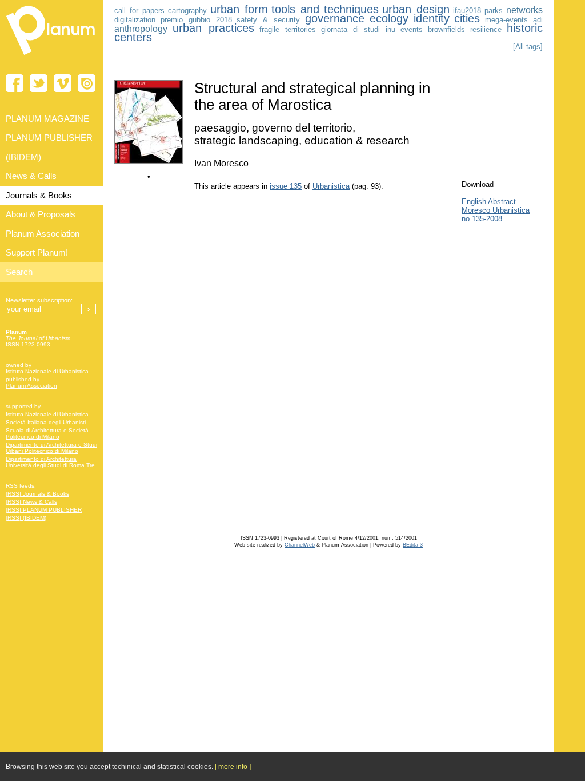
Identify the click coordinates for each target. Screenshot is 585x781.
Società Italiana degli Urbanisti (46, 422)
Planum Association (31, 385)
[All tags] (528, 46)
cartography (187, 10)
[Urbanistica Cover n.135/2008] (148, 161)
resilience (486, 29)
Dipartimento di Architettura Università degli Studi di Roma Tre (50, 462)
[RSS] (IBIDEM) (26, 518)
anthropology (140, 29)
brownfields (446, 29)
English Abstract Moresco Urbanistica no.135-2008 (496, 210)
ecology (389, 18)
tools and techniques (325, 9)
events (411, 29)
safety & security (268, 19)
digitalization (134, 19)
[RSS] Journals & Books (37, 494)
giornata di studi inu (358, 29)
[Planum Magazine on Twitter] (38, 83)
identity (432, 18)
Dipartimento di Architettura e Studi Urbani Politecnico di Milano (51, 447)
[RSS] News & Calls (31, 502)
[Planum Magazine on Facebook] (14, 83)
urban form (239, 9)
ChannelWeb (300, 545)
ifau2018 (467, 10)
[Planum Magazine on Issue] (86, 83)
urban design (416, 9)
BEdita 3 (413, 545)
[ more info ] (233, 767)
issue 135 (286, 186)
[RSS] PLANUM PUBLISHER (44, 510)
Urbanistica (331, 186)
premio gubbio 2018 (196, 19)
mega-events (506, 19)
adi (538, 19)
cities (467, 18)
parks (493, 10)
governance (334, 18)
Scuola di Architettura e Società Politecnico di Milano (47, 433)
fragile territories (287, 29)
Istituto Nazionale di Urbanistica (47, 371)
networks (524, 10)
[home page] (51, 57)
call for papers (139, 10)
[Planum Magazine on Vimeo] (62, 83)
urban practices (213, 28)
